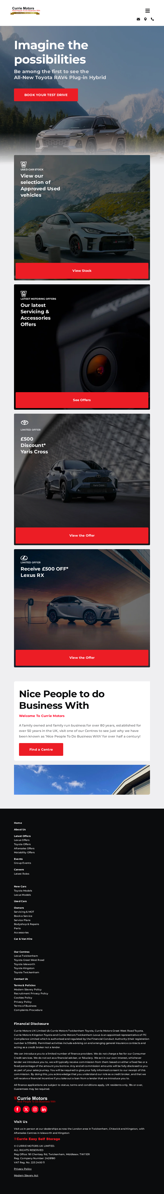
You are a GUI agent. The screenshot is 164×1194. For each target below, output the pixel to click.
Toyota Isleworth (24, 964)
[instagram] (35, 1109)
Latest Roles (21, 873)
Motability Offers (24, 852)
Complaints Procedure (28, 1009)
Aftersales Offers (24, 848)
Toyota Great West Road (29, 959)
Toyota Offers (22, 844)
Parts (17, 928)
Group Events (22, 862)
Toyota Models (23, 890)
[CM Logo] (25, 8)
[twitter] (26, 1109)
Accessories (21, 932)
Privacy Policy (23, 1001)
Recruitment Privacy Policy (31, 993)
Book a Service (23, 915)
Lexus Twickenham (26, 955)
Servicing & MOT (24, 911)
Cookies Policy (23, 997)
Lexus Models (22, 894)
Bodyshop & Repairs (26, 924)
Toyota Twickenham (26, 972)
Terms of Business (25, 1005)
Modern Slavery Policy (28, 989)
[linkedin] (43, 1109)
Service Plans (22, 920)
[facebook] (17, 1109)
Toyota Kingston (24, 968)
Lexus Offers (21, 840)
